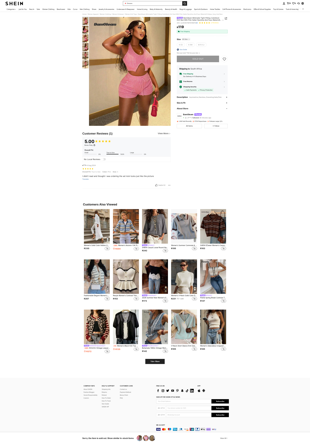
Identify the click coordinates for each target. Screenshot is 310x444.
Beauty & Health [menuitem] (171, 9)
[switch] (103, 159)
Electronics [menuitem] (247, 9)
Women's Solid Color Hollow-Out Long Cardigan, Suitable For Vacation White (97, 245)
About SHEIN (88, 389)
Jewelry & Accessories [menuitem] (106, 9)
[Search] (184, 3)
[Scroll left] (300, 9)
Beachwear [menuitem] (61, 9)
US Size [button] (185, 39)
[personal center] (284, 3)
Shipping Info (106, 389)
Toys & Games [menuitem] (278, 9)
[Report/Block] (169, 185)
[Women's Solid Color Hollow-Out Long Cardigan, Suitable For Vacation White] (97, 226)
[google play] (203, 392)
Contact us (123, 389)
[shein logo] (14, 3)
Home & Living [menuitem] (142, 9)
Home (84, 14)
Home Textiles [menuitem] (215, 9)
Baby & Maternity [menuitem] (156, 9)
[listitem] (97, 232)
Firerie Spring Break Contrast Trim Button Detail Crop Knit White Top (213, 298)
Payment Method (125, 392)
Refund (104, 395)
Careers (86, 398)
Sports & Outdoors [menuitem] (201, 9)
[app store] (199, 392)
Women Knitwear (118, 14)
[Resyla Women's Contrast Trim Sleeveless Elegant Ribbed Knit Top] (126, 276)
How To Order (106, 398)
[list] (175, 390)
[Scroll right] (303, 9)
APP (198, 386)
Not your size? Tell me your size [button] (188, 53)
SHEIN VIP (105, 407)
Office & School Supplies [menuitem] (262, 9)
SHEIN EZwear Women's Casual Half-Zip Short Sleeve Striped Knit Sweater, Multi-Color (213, 245)
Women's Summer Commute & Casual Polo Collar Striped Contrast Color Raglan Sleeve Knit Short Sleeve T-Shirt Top (184, 245)
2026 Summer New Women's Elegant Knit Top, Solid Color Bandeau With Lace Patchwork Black (155, 298)
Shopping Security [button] (189, 87)
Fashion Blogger (89, 392)
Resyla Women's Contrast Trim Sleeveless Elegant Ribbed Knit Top (126, 295)
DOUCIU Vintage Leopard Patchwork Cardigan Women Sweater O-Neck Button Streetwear (97, 348)
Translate (85, 179)
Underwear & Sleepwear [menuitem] (126, 9)
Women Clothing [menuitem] (48, 9)
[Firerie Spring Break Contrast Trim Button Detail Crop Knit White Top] (213, 276)
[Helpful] (156, 185)
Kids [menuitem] (69, 9)
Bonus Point (124, 395)
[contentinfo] (192, 429)
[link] (289, 3)
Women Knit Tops (131, 14)
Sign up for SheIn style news (168, 397)
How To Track (106, 401)
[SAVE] (224, 59)
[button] (298, 3)
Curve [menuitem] (75, 9)
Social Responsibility (90, 395)
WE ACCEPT (160, 425)
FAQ (121, 398)
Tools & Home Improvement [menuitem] (295, 9)
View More (155, 361)
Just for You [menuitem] (23, 9)
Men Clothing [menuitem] (84, 9)
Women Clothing (105, 14)
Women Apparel (93, 14)
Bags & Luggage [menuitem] (186, 9)
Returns (104, 392)
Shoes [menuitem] (94, 9)
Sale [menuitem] (38, 9)
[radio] (181, 45)
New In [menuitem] (31, 9)
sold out (198, 59)
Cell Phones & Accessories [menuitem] (231, 9)
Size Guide (105, 404)
